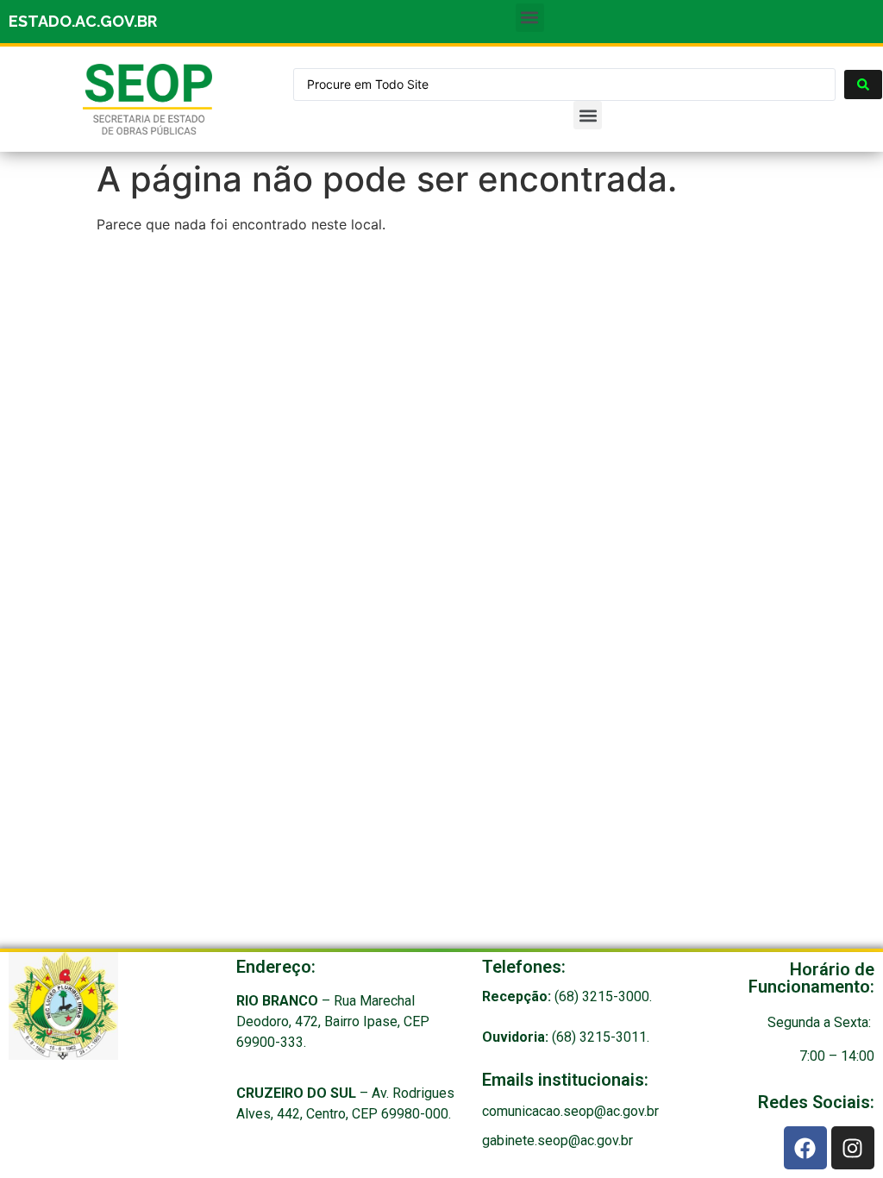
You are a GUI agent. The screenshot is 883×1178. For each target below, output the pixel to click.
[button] (530, 17)
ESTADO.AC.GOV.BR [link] (83, 21)
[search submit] (863, 84)
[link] (147, 99)
